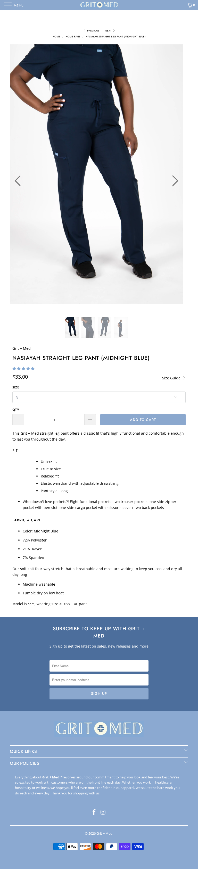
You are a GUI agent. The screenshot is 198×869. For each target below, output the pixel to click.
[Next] (173, 180)
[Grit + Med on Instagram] (103, 812)
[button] (23, 368)
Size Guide (172, 378)
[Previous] (19, 180)
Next (108, 30)
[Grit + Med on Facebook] (94, 812)
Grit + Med (21, 348)
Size (15, 387)
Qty (15, 409)
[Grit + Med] (99, 5)
